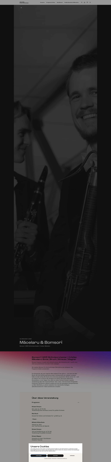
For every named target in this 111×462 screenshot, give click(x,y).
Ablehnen (55, 455)
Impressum (54, 458)
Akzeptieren (39, 455)
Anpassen (72, 455)
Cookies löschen (47, 458)
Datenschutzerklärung (62, 458)
